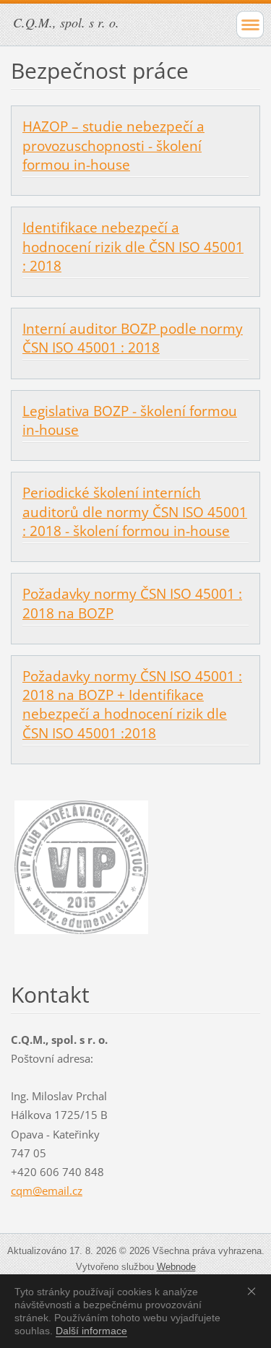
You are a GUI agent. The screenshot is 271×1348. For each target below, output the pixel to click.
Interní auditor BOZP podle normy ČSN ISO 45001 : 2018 (132, 338)
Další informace (91, 1330)
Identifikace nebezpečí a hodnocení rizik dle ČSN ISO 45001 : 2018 (133, 246)
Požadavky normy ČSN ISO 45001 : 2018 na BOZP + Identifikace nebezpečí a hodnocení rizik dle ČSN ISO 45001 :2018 (132, 705)
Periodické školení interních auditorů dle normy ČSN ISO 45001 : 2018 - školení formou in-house (134, 511)
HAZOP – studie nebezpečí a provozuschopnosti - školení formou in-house (113, 145)
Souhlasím (254, 1291)
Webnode (176, 1266)
